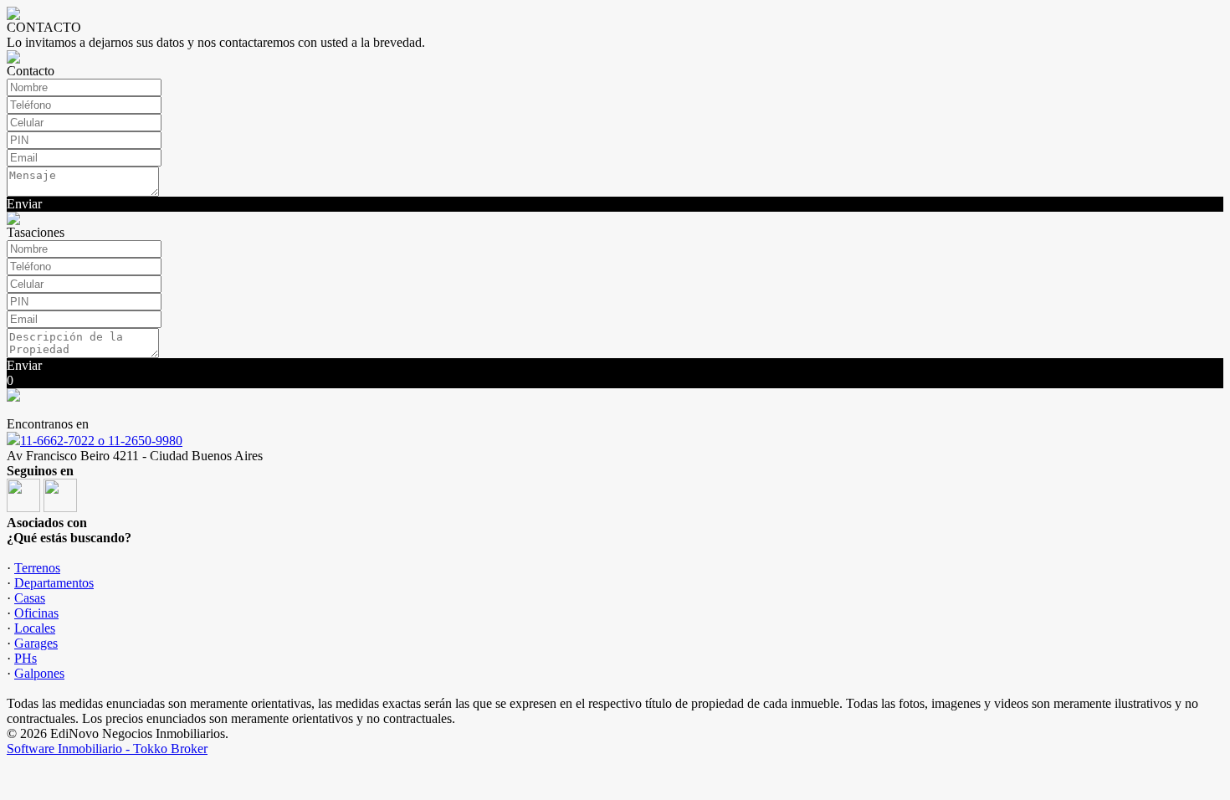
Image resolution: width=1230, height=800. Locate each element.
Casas (29, 598)
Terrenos (37, 568)
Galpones (39, 673)
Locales (34, 628)
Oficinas (36, 613)
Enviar (24, 204)
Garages (36, 643)
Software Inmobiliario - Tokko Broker (107, 748)
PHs (25, 658)
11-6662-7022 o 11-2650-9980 (101, 440)
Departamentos (54, 583)
